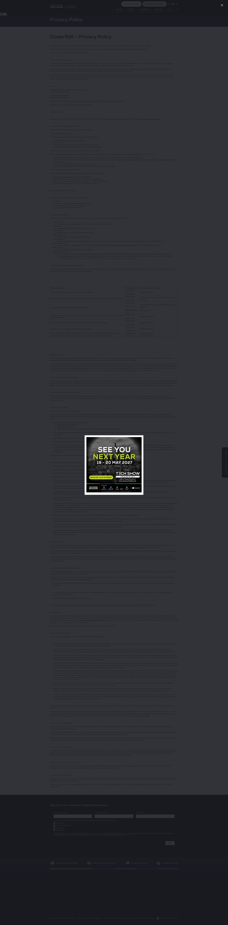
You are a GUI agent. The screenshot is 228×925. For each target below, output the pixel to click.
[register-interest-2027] (114, 492)
